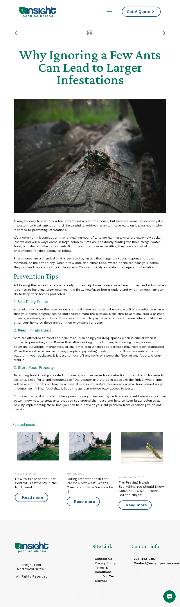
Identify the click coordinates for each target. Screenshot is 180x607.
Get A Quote (138, 11)
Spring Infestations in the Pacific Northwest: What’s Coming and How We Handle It (90, 485)
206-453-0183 (145, 558)
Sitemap (101, 580)
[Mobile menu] (109, 11)
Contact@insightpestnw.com (156, 563)
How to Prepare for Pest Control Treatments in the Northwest (36, 483)
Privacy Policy (105, 563)
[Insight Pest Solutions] (37, 11)
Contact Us (103, 558)
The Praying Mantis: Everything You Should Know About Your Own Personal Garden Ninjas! (141, 488)
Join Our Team (106, 576)
